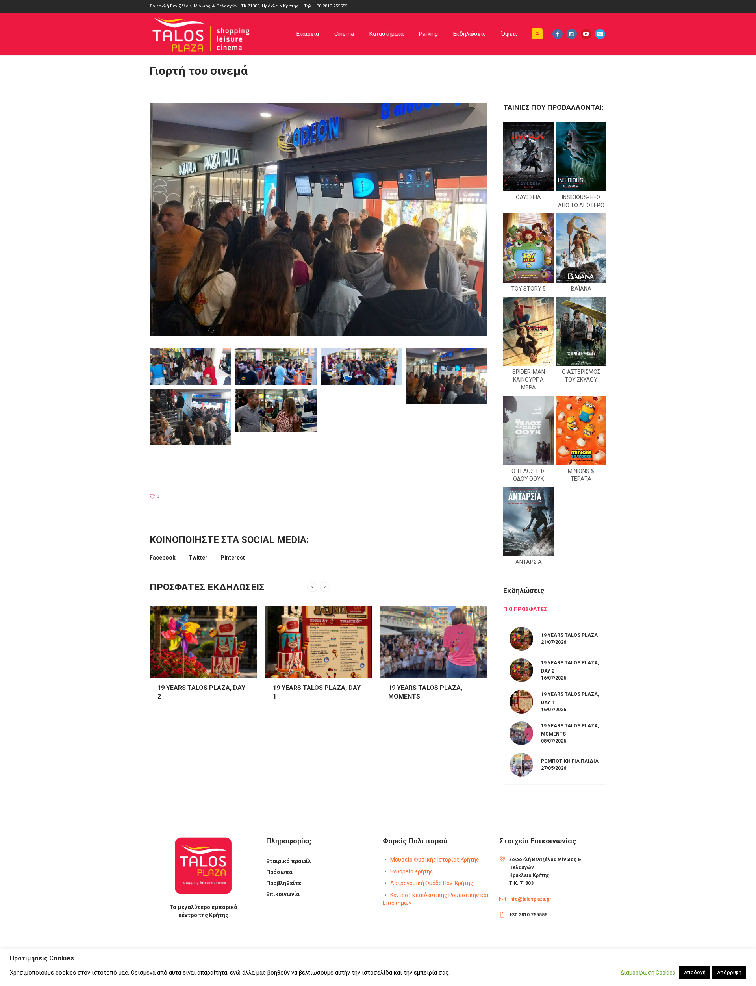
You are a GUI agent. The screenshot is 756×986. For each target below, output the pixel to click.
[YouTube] (586, 34)
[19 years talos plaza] (521, 638)
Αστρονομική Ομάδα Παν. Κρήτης (431, 883)
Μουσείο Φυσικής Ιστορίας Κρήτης (434, 859)
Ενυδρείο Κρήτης (411, 871)
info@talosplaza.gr (530, 899)
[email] (600, 34)
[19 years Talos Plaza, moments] (318, 642)
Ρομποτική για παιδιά (423, 687)
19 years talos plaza (569, 635)
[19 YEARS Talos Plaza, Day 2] (521, 669)
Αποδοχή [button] (695, 972)
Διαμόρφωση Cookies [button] (648, 972)
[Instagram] (572, 34)
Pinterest (232, 557)
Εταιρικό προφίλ (288, 861)
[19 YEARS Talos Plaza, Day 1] (203, 642)
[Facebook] (557, 34)
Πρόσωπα (279, 872)
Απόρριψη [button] (729, 972)
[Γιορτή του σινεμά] (318, 219)
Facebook (163, 557)
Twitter (198, 557)
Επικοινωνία (283, 894)
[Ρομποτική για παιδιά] (434, 642)
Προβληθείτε (283, 883)
